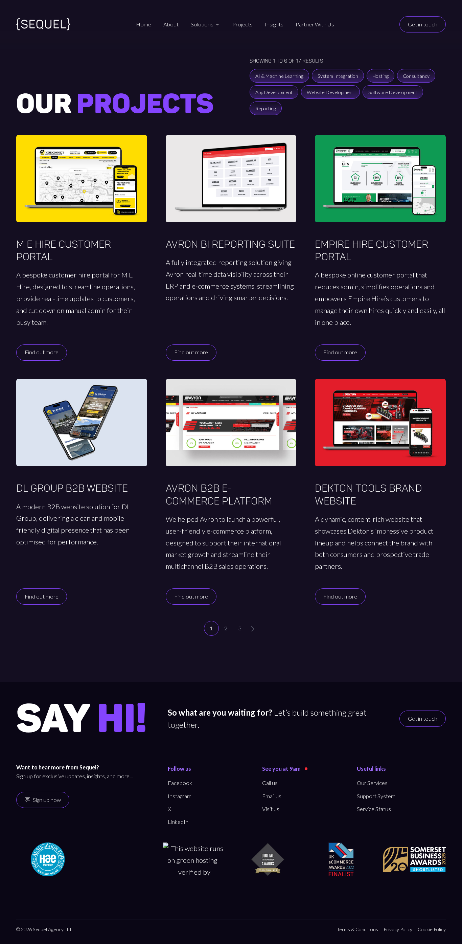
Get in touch (422, 24)
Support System (376, 796)
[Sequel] (43, 24)
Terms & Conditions (357, 929)
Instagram (179, 796)
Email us (271, 796)
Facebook (180, 783)
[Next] (252, 628)
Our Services (372, 783)
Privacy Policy (398, 929)
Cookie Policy (432, 929)
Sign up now (47, 799)
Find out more (42, 352)
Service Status (374, 809)
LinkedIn (178, 821)
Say (81, 719)
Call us (270, 783)
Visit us (270, 809)
